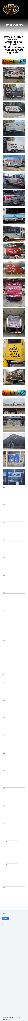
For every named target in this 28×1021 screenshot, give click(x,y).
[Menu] (25, 9)
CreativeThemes (6, 1019)
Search (3, 913)
